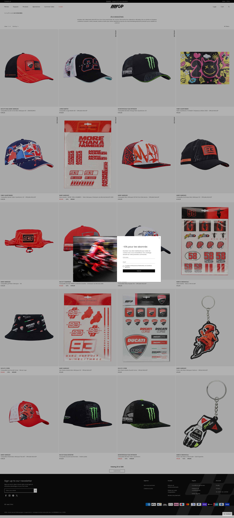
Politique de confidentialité (137, 265)
